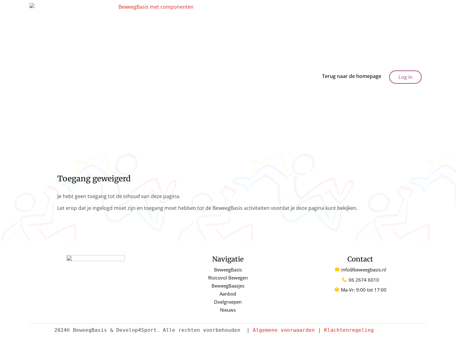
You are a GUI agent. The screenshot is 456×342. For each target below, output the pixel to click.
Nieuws (228, 310)
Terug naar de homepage (351, 76)
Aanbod (228, 294)
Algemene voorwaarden (284, 330)
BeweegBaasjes (228, 286)
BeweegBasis (228, 269)
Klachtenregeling (349, 330)
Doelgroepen (228, 302)
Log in (405, 77)
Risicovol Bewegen (228, 278)
